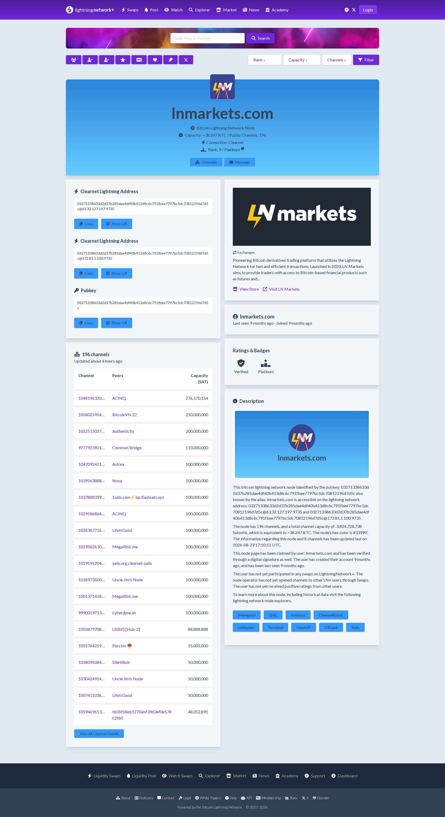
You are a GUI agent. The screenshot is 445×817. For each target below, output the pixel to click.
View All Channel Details (99, 733)
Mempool (246, 614)
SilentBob (121, 662)
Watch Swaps (181, 775)
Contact (168, 798)
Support (318, 775)
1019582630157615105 (100, 546)
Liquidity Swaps (107, 775)
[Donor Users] (155, 59)
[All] (73, 59)
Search (264, 38)
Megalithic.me (125, 546)
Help (233, 798)
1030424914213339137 (100, 678)
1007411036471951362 (100, 695)
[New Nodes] (90, 59)
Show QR (119, 224)
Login (368, 9)
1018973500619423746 (100, 579)
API (249, 798)
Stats (294, 798)
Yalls (355, 627)
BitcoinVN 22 (124, 414)
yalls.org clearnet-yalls (132, 563)
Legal (187, 798)
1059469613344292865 (100, 711)
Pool (154, 9)
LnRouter (246, 627)
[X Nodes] (186, 59)
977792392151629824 (99, 447)
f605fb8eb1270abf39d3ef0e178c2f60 (142, 714)
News (254, 9)
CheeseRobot (331, 614)
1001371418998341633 (100, 596)
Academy (280, 9)
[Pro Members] (139, 59)
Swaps (133, 9)
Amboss (298, 614)
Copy (88, 224)
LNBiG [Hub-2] (126, 629)
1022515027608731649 (100, 431)
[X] (354, 9)
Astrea (118, 464)
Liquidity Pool (144, 775)
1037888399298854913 (100, 497)
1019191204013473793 (100, 563)
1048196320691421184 (100, 398)
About (126, 798)
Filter (369, 59)
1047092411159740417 (100, 464)
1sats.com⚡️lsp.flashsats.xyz (138, 497)
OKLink (331, 627)
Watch (177, 9)
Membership (271, 798)
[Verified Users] (106, 59)
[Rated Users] (122, 59)
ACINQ (119, 398)
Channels (209, 162)
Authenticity (123, 431)
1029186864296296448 (100, 513)
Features (146, 798)
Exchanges (246, 252)
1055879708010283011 (100, 629)
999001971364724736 (99, 612)
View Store (249, 289)
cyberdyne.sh (124, 612)
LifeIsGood (122, 530)
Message (242, 162)
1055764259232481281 (100, 645)
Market (230, 9)
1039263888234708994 (100, 480)
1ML (273, 614)
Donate (323, 798)
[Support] (347, 9)
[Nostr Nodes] (170, 59)
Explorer (202, 9)
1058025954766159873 (100, 414)
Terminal (275, 627)
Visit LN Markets (284, 289)
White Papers (210, 798)
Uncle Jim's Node (127, 579)
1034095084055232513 (100, 662)
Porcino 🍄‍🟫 (122, 645)
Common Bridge (126, 447)
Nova (117, 480)
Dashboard (347, 775)
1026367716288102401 (100, 530)
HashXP (303, 627)
